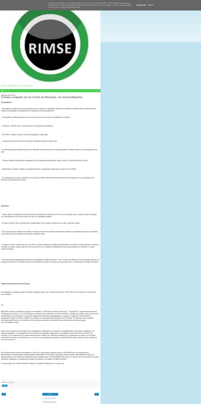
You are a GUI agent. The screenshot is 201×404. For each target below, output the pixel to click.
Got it (150, 5)
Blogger (54, 402)
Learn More (141, 5)
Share (4, 385)
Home (50, 394)
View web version (50, 398)
